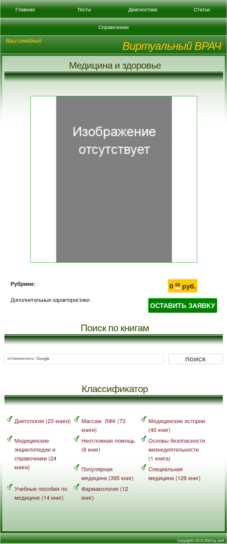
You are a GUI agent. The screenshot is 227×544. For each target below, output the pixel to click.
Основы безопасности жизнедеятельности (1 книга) (176, 449)
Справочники (113, 27)
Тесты (84, 9)
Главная (25, 9)
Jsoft (220, 540)
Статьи (202, 9)
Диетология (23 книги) (42, 421)
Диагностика (142, 9)
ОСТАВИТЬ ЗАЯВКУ (182, 305)
